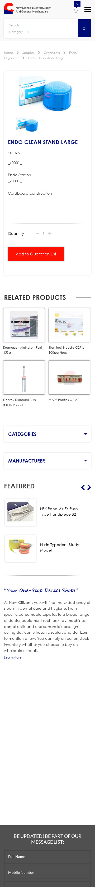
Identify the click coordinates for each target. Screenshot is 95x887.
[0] (76, 10)
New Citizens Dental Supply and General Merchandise (27, 9)
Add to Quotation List (36, 253)
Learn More (13, 657)
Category (16, 32)
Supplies (28, 52)
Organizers (52, 52)
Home (8, 52)
